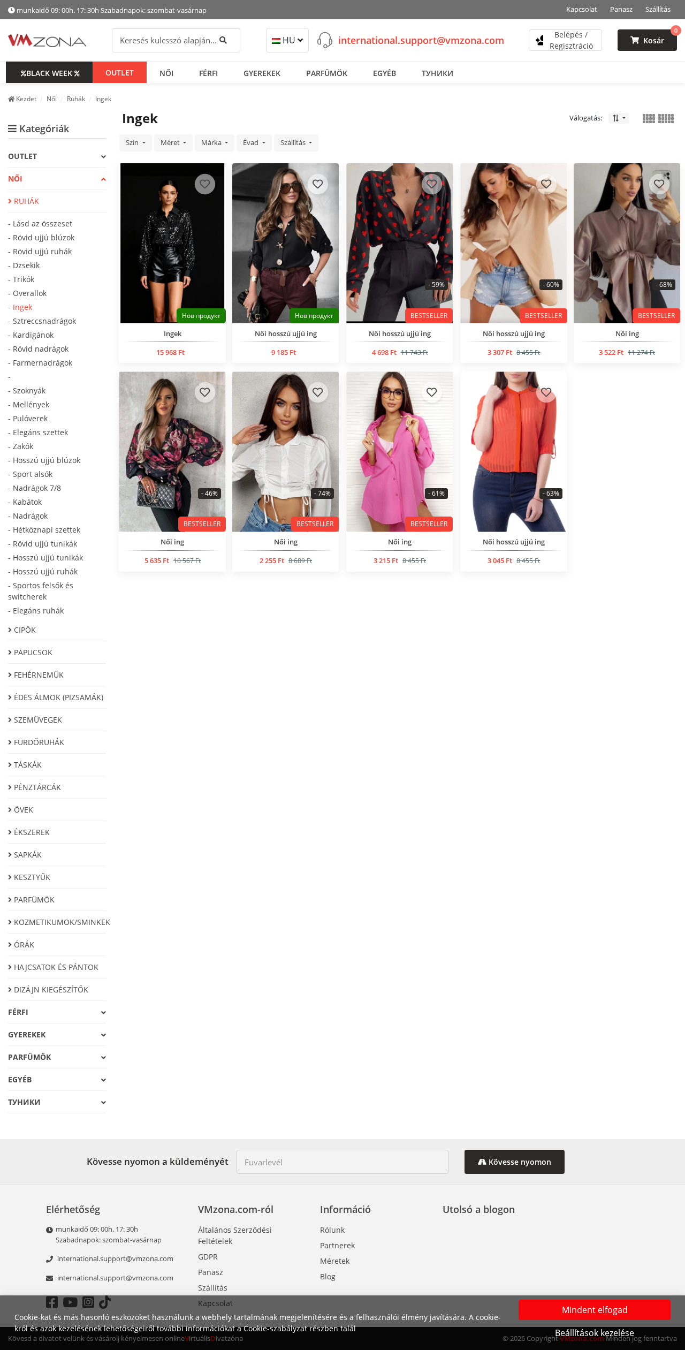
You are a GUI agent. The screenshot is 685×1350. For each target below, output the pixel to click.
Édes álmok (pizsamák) (57, 697)
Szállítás (658, 9)
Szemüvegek (37, 720)
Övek (22, 810)
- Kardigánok (31, 335)
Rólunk (332, 1230)
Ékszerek (31, 832)
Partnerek (337, 1245)
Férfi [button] (208, 72)
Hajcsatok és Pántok (55, 967)
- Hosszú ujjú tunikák (45, 557)
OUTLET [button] (119, 72)
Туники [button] (437, 72)
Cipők (24, 630)
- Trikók (21, 279)
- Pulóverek (28, 418)
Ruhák (25, 201)
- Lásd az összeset (40, 223)
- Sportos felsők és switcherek (40, 591)
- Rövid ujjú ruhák (40, 251)
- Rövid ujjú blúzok (41, 237)
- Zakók (20, 446)
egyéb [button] (384, 72)
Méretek (334, 1261)
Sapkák (27, 855)
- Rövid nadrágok (38, 349)
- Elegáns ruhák (36, 610)
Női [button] (166, 72)
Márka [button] (212, 142)
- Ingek (20, 307)
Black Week (49, 72)
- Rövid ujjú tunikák (42, 544)
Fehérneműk (38, 675)
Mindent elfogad (595, 1310)
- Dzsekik (24, 265)
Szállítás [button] (293, 142)
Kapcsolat (581, 9)
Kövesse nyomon (518, 1162)
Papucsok (32, 652)
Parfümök (33, 899)
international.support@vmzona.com (421, 39)
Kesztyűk (31, 877)
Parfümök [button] (326, 72)
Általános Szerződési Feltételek (235, 1235)
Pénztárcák (36, 787)
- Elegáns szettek (38, 432)
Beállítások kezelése (594, 1333)
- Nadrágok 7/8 (34, 488)
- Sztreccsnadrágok (42, 321)
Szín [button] (133, 142)
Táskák (27, 765)
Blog (328, 1276)
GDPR (208, 1257)
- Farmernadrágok (40, 363)
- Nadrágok (28, 516)
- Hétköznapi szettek (44, 530)
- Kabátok (25, 502)
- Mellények (28, 404)
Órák (23, 944)
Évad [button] (251, 142)
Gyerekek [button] (261, 72)
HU (289, 40)
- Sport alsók (30, 474)
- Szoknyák (26, 390)
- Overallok (27, 293)
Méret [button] (171, 142)
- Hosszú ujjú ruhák (43, 571)
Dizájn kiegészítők (50, 989)
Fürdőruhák (38, 742)
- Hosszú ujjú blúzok (44, 460)
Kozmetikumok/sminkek (59, 922)
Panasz (621, 9)
